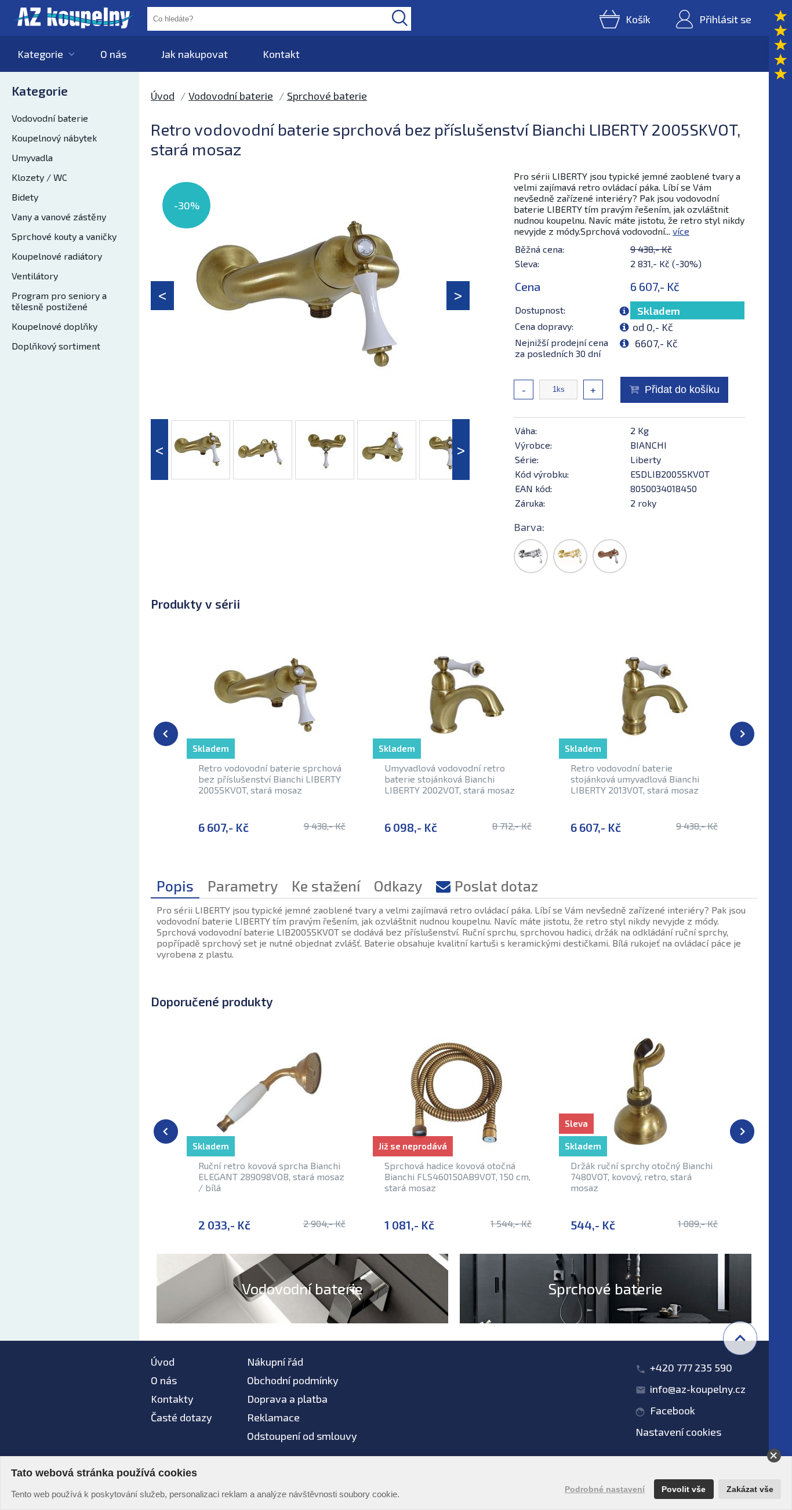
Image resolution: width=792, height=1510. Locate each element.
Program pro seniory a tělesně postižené (59, 301)
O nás (113, 54)
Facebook (672, 1410)
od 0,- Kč (653, 327)
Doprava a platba (287, 1398)
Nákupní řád (275, 1361)
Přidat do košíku (682, 389)
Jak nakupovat (194, 54)
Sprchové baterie (327, 95)
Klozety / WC (39, 177)
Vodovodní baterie (50, 117)
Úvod (163, 95)
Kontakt (281, 54)
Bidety (25, 196)
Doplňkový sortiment (56, 345)
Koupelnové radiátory (57, 255)
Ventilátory (35, 275)
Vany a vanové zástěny (59, 216)
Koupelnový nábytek (54, 137)
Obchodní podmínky (293, 1380)
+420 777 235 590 (691, 1367)
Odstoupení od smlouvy (302, 1435)
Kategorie (40, 54)
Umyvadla (32, 157)
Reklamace (273, 1417)
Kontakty (172, 1398)
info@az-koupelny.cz (698, 1388)
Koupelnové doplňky (54, 326)
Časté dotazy (181, 1417)
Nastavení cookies (678, 1431)
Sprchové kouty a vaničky (64, 236)
